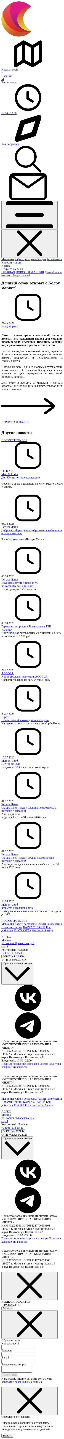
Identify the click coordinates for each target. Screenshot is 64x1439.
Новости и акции (11, 262)
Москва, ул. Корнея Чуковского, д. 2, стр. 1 (18, 943)
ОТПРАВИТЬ (10, 1375)
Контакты (38, 930)
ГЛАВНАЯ (8, 272)
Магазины (7, 259)
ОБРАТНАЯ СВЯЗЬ (13, 956)
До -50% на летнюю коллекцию (20, 477)
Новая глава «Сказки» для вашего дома (25, 720)
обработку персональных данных (21, 1381)
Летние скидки (10, 763)
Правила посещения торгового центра (24, 1063)
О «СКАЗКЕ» (22, 930)
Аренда (5, 265)
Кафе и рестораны (26, 259)
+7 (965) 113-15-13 (12, 952)
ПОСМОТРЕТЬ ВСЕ (14, 440)
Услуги (41, 259)
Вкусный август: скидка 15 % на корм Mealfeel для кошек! (19, 584)
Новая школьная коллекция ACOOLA (24, 676)
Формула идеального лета (17, 907)
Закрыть (7, 1308)
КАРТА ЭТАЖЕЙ (34, 927)
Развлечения (54, 259)
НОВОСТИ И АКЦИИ (30, 272)
